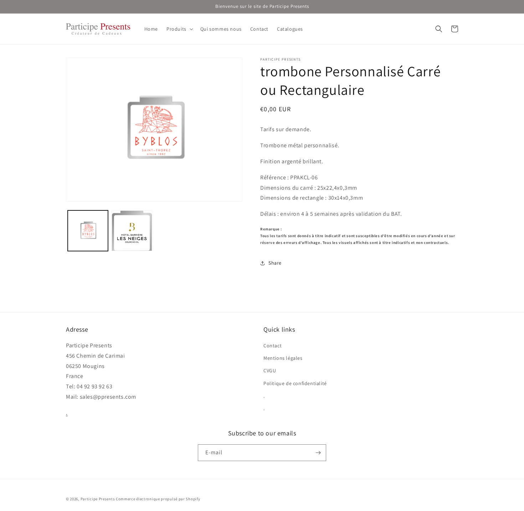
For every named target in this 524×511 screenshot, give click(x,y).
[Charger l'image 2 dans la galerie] (132, 230)
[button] (179, 28)
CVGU (269, 370)
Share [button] (275, 263)
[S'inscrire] (318, 452)
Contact (272, 345)
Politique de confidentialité (295, 383)
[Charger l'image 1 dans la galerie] (88, 230)
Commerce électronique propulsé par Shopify (158, 498)
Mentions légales (283, 358)
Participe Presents (98, 498)
